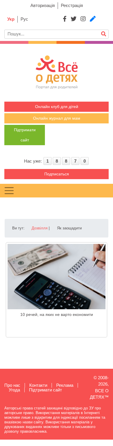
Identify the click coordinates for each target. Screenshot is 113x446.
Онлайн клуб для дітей (56, 106)
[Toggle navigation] (9, 190)
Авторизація (42, 5)
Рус (24, 19)
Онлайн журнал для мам (56, 118)
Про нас (12, 385)
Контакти (38, 385)
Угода (14, 389)
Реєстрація (72, 5)
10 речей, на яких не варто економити (56, 314)
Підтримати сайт (45, 389)
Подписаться (56, 174)
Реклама (64, 385)
